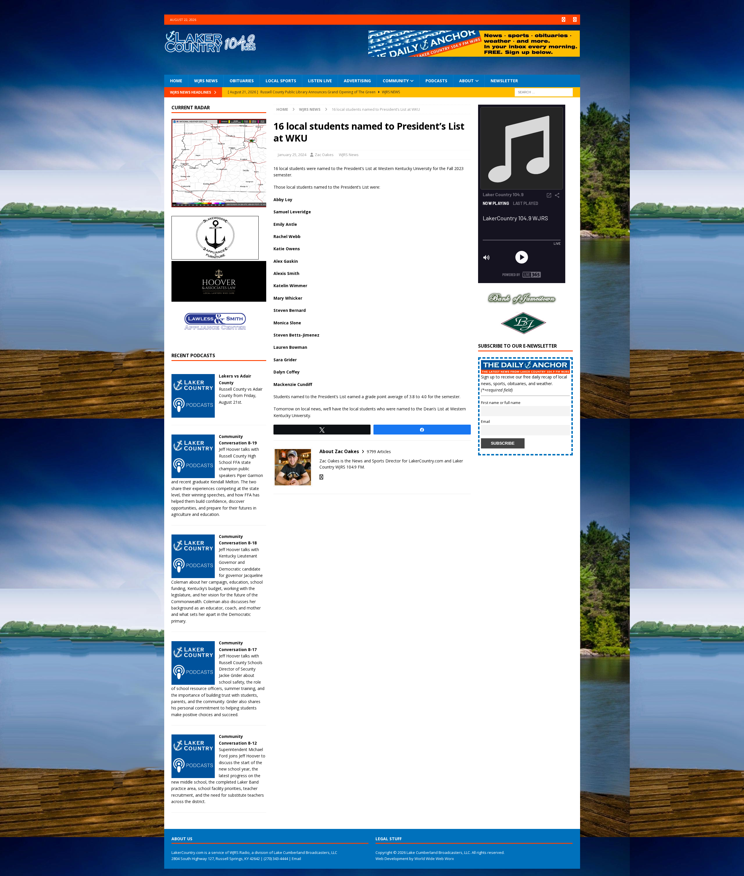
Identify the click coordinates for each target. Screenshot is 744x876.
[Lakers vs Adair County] (193, 414)
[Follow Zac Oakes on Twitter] (321, 477)
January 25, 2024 (292, 154)
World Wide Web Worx (434, 858)
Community (396, 80)
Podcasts (436, 80)
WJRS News (206, 80)
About (466, 80)
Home (176, 80)
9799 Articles (379, 451)
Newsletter (504, 80)
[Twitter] (575, 20)
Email (485, 421)
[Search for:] (544, 91)
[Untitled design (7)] (521, 332)
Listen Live (320, 80)
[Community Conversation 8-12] (193, 774)
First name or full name (501, 402)
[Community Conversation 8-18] (193, 575)
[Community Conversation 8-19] (193, 474)
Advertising (357, 80)
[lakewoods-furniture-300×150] (215, 256)
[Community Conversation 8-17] (193, 681)
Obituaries (242, 80)
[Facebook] (564, 20)
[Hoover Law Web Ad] (218, 298)
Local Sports (281, 80)
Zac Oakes (324, 154)
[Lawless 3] (215, 342)
